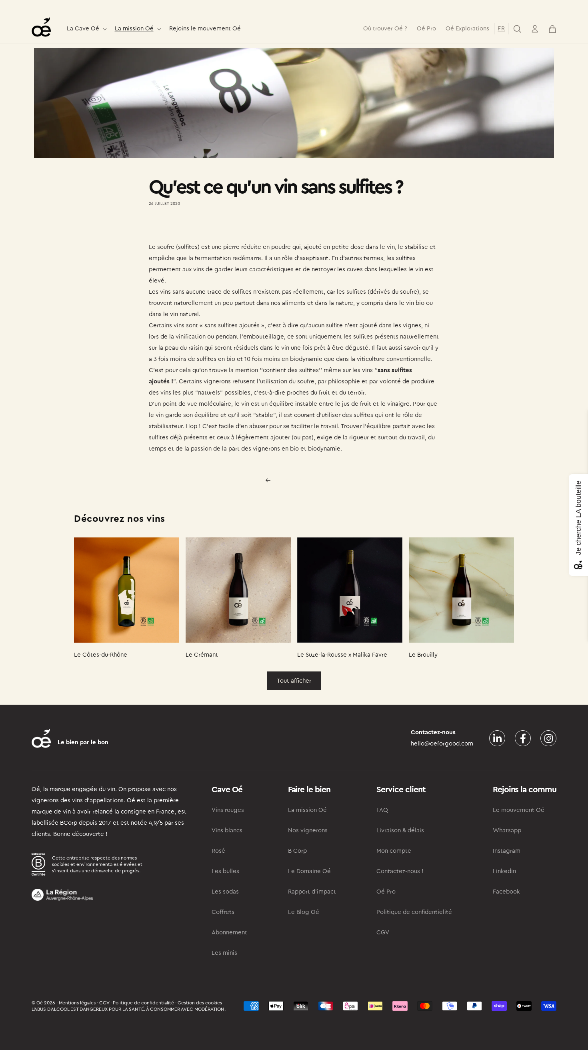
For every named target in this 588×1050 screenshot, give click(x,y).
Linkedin (504, 871)
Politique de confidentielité (414, 912)
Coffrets (223, 912)
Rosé (218, 851)
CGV (382, 933)
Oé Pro (386, 892)
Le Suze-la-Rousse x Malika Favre (342, 655)
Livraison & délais (400, 831)
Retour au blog (299, 480)
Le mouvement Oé (518, 810)
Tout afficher (294, 681)
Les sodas (225, 892)
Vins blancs (227, 831)
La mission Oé (134, 29)
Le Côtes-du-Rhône (100, 655)
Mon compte (393, 851)
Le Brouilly (423, 655)
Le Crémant (202, 655)
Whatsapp (507, 831)
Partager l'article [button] (179, 227)
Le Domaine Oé (309, 871)
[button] (86, 29)
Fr (501, 29)
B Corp (297, 851)
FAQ (382, 810)
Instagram (506, 851)
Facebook (506, 892)
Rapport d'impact (312, 892)
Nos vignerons (308, 831)
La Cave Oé (83, 29)
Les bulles (225, 871)
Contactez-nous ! (400, 871)
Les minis (224, 953)
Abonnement (229, 933)
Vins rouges (228, 810)
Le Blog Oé (303, 912)
